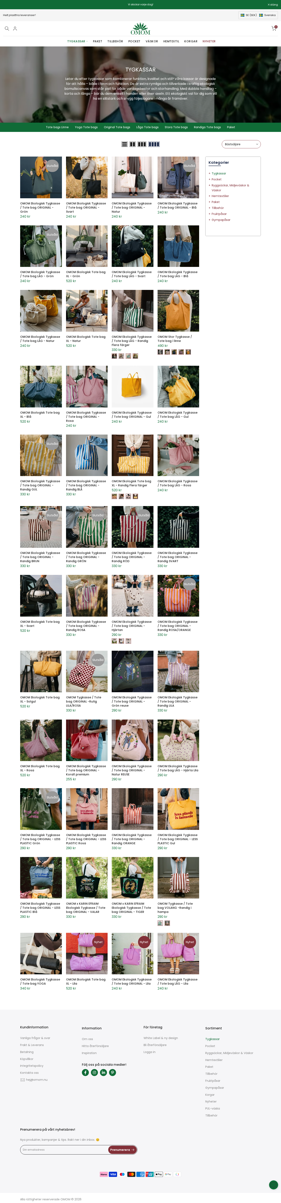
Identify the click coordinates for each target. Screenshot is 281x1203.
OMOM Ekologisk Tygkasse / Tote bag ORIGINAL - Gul (132, 415)
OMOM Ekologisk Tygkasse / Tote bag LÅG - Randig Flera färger (132, 341)
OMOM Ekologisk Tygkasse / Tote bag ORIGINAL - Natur (132, 207)
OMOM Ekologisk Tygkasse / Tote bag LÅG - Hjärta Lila (178, 768)
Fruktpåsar (219, 214)
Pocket (217, 179)
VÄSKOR (152, 41)
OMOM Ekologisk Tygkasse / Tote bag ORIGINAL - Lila (132, 981)
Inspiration (89, 1053)
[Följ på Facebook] (85, 1072)
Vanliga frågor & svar (35, 1038)
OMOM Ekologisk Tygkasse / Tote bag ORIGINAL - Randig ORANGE (132, 839)
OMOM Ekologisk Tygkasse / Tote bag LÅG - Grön (40, 274)
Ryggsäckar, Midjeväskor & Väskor (229, 1053)
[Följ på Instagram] (94, 1072)
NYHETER (209, 41)
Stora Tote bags (176, 127)
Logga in (150, 1052)
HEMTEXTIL (171, 41)
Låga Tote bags (147, 127)
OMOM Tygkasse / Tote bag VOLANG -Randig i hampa (175, 908)
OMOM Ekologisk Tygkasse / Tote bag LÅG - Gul (177, 415)
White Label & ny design (161, 1038)
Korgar (210, 1095)
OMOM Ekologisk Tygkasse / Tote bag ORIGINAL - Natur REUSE (132, 770)
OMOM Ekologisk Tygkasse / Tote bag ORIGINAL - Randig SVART (177, 557)
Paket (231, 127)
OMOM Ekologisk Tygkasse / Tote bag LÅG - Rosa (177, 483)
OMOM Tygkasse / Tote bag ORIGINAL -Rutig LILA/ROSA (83, 701)
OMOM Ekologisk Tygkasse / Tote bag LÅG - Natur (40, 339)
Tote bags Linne (57, 127)
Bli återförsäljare (155, 1045)
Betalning (27, 1052)
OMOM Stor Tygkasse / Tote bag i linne (175, 339)
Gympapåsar (221, 220)
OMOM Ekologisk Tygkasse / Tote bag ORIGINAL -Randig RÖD (132, 557)
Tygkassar (219, 173)
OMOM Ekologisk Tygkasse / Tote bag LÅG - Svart (132, 274)
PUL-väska (212, 1108)
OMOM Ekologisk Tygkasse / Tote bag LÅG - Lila (177, 981)
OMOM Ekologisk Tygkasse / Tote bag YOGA (40, 981)
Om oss (87, 1039)
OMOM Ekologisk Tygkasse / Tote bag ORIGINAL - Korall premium (86, 770)
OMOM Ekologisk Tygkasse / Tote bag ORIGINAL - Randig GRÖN (86, 557)
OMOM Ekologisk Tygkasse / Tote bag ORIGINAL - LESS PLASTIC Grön (40, 839)
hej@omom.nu (37, 1080)
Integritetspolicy (31, 1066)
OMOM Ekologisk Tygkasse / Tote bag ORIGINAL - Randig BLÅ (86, 485)
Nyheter (211, 1101)
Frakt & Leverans (32, 1045)
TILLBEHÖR (115, 41)
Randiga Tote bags (207, 127)
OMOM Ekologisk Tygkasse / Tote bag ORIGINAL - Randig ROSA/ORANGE (177, 626)
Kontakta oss (29, 1073)
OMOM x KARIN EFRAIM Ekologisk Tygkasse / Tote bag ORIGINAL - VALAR (85, 908)
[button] (258, 15)
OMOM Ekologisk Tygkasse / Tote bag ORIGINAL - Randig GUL (40, 485)
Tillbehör (218, 208)
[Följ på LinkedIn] (103, 1072)
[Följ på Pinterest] (112, 1072)
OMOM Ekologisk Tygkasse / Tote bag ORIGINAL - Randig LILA (177, 701)
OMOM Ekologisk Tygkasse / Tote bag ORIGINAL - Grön (40, 207)
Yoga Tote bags (86, 127)
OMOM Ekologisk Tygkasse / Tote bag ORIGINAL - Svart (86, 207)
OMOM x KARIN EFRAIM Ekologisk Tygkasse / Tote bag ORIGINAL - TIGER (131, 908)
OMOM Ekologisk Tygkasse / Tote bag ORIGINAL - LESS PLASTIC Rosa (86, 839)
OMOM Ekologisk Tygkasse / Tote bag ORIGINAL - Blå (177, 205)
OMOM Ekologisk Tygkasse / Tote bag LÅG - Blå (177, 274)
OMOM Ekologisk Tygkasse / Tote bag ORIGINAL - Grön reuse (132, 701)
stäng (9, 4)
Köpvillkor (26, 1059)
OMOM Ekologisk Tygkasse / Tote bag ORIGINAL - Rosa (86, 417)
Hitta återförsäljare (95, 1046)
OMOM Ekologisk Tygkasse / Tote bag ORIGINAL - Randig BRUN (40, 557)
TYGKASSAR (76, 41)
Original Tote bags (117, 127)
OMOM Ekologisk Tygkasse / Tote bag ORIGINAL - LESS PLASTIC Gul (178, 839)
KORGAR (190, 41)
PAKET (97, 41)
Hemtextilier (220, 196)
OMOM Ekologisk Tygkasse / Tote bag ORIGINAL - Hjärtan (132, 626)
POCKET (134, 41)
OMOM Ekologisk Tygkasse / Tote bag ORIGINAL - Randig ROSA (86, 626)
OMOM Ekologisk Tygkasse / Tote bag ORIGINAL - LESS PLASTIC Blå (40, 908)
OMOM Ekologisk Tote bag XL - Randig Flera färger (131, 483)
